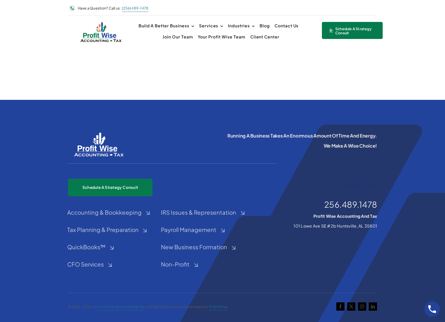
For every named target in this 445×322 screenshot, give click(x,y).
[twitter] (351, 306)
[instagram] (362, 306)
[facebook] (340, 306)
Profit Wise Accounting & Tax (119, 306)
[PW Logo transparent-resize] (101, 22)
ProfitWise (218, 306)
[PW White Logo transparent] (99, 132)
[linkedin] (373, 306)
